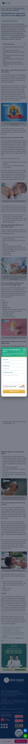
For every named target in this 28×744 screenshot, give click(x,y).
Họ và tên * (5, 359)
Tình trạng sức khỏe (8, 372)
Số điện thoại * (6, 366)
